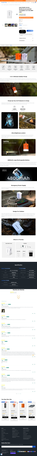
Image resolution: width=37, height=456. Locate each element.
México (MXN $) (4, 450)
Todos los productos (6, 4)
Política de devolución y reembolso (15, 431)
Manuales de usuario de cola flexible (5, 440)
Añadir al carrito (22, 31)
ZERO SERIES (23, 2)
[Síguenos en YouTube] (13, 451)
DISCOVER (28, 2)
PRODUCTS (9, 2)
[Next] (36, 412)
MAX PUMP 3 (13, 410)
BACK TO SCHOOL (19, 2)
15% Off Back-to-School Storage (18, 0)
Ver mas (14, 419)
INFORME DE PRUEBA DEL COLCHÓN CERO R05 (26, 438)
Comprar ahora (30, 30)
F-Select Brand (25, 434)
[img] (3, 303)
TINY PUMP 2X (22, 410)
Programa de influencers (26, 429)
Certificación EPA (3, 438)
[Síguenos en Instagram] (12, 451)
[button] (21, 13)
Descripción (2, 45)
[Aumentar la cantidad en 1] (27, 28)
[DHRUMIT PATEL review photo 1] (3, 311)
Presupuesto (7, 45)
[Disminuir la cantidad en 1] (23, 28)
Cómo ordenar (3, 432)
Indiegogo (24, 432)
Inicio (2, 4)
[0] (35, 2)
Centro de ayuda (3, 429)
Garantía (2, 434)
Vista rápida (5, 417)
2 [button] (17, 393)
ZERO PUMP (4, 410)
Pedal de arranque (25, 433)
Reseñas (11, 45)
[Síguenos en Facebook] (10, 451)
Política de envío (14, 429)
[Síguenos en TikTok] (14, 451)
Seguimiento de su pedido (4, 433)
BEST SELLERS (12, 2)
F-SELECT (26, 2)
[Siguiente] (17, 14)
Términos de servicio (14, 435)
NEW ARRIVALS (16, 2)
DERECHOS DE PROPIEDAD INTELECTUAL (16, 437)
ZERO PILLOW (31, 410)
